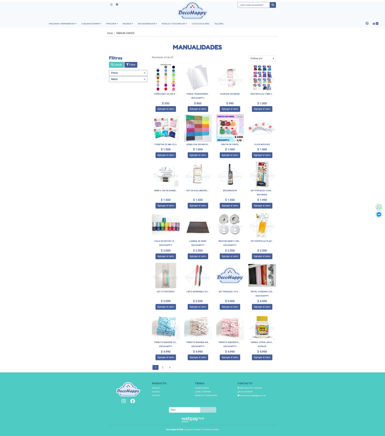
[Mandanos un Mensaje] (379, 214)
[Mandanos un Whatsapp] (379, 207)
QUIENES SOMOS (202, 388)
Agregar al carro (165, 108)
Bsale (216, 429)
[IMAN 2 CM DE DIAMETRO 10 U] (166, 174)
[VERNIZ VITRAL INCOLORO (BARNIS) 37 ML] (262, 326)
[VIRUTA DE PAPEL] (230, 128)
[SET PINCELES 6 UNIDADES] (262, 174)
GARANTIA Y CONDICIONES (206, 396)
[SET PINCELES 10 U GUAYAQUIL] (230, 275)
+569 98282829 (246, 392)
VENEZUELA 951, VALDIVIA (250, 388)
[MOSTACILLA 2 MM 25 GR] (262, 77)
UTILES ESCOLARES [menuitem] (200, 23)
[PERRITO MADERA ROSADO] (230, 326)
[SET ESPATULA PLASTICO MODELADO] (262, 225)
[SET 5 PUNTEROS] (166, 275)
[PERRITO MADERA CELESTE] (166, 326)
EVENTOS (156, 396)
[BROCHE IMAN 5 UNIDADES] (230, 225)
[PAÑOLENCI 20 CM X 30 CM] (166, 77)
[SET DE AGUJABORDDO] (198, 174)
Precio (114, 72)
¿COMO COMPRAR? (203, 392)
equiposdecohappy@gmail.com (252, 396)
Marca (114, 79)
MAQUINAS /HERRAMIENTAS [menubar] (62, 23)
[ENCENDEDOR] (230, 174)
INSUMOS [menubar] (127, 23)
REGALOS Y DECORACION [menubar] (173, 23)
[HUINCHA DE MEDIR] (230, 77)
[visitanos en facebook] (117, 5)
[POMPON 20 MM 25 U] (166, 128)
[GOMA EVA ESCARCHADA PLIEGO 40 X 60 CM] (198, 128)
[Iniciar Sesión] (367, 23)
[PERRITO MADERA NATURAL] (198, 326)
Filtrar (132, 64)
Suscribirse (208, 409)
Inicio (110, 33)
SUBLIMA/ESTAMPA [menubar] (91, 23)
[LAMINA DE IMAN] (198, 225)
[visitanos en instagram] (111, 5)
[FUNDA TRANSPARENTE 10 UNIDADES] (198, 77)
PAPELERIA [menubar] (111, 23)
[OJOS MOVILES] (262, 128)
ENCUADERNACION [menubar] (146, 23)
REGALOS (156, 388)
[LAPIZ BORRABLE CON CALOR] (198, 275)
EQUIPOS (155, 392)
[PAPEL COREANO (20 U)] (262, 275)
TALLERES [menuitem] (218, 23)
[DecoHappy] (192, 11)
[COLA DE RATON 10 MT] (166, 225)
